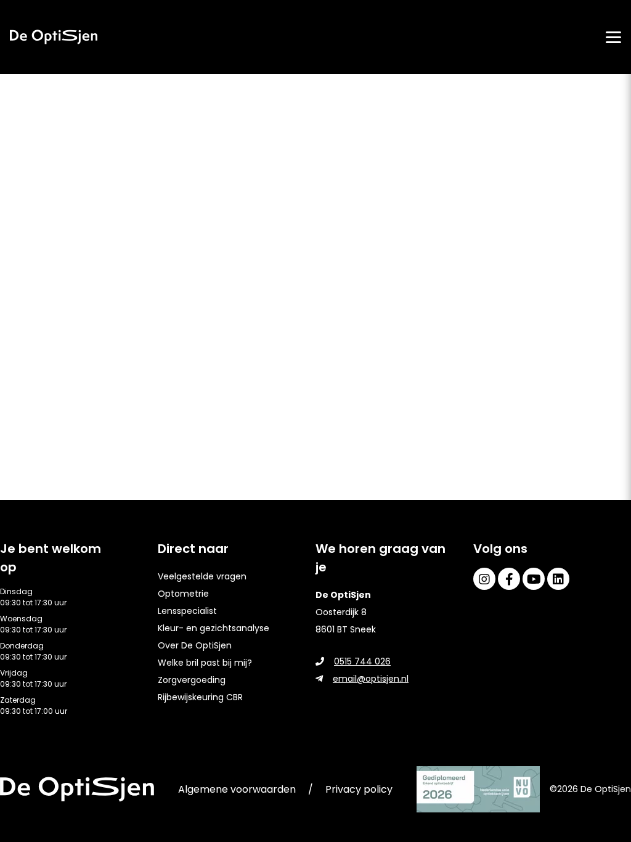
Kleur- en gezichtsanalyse (213, 628)
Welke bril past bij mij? (205, 662)
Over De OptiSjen (195, 645)
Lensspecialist (187, 611)
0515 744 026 (362, 661)
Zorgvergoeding (192, 680)
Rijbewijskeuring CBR (200, 697)
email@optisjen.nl (371, 678)
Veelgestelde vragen (202, 576)
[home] (53, 37)
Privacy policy (359, 789)
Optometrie (183, 593)
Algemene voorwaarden (237, 789)
